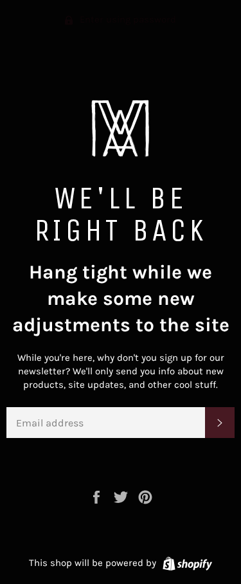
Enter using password (126, 19)
